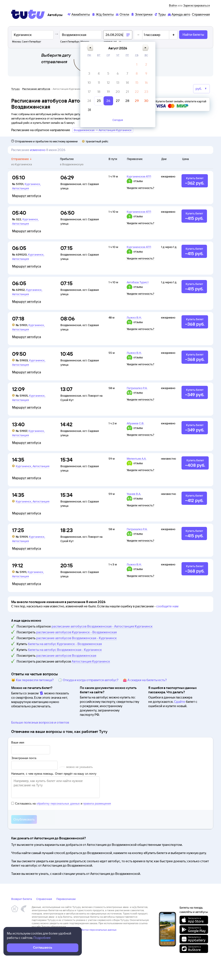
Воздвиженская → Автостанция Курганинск (103, 130)
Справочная (44, 899)
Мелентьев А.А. (136, 458)
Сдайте (179, 702)
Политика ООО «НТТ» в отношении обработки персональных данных (74, 929)
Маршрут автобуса (26, 196)
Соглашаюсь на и (63, 803)
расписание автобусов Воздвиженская (66, 655)
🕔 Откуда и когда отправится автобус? (88, 680)
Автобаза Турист (138, 282)
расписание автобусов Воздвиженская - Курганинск (76, 638)
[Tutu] (28, 14)
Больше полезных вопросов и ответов (40, 722)
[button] (90, 48)
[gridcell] (137, 64)
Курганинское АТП (139, 176)
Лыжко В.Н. (134, 317)
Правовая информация (45, 933)
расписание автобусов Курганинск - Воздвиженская (76, 632)
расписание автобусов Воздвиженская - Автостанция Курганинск (102, 626)
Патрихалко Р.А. (137, 388)
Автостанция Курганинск (91, 661)
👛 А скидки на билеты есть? (145, 680)
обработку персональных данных (58, 803)
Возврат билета (21, 899)
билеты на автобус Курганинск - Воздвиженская (65, 644)
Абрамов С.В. (135, 423)
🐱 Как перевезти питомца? (32, 680)
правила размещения (97, 803)
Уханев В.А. (134, 494)
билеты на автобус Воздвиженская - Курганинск (65, 650)
